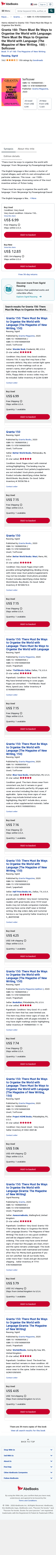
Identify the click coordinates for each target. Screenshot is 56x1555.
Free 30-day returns (28, 274)
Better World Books (22, 453)
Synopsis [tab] (8, 148)
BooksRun (17, 1002)
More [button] (34, 198)
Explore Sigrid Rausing (27, 296)
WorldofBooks (19, 1350)
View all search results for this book (28, 1430)
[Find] (51, 11)
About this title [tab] (26, 148)
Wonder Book (19, 349)
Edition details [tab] (12, 156)
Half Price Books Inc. (22, 891)
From (29, 103)
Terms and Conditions (28, 1500)
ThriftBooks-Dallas (22, 670)
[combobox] (32, 11)
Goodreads (38, 60)
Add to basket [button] (28, 234)
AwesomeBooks (20, 1215)
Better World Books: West (25, 556)
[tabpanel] (26, 180)
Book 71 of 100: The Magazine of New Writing (23, 51)
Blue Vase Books (20, 774)
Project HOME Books (22, 1116)
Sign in (43, 4)
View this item (10, 216)
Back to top (28, 1441)
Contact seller (11, 383)
